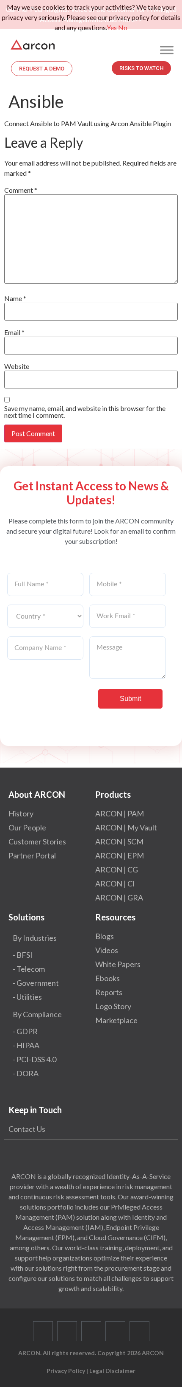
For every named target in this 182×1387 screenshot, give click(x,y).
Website (16, 366)
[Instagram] (139, 1331)
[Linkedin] (91, 1331)
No (122, 27)
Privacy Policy (66, 1370)
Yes (112, 27)
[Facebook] (43, 1331)
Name (15, 298)
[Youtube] (115, 1331)
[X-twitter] (67, 1331)
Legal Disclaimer (112, 1370)
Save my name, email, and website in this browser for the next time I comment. (84, 412)
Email (14, 332)
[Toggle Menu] (167, 50)
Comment (20, 190)
